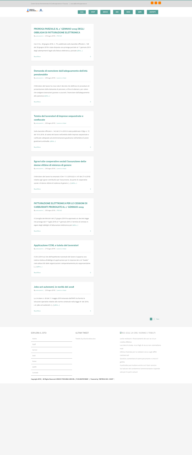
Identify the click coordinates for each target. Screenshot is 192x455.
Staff (34, 344)
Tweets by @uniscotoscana (85, 339)
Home (34, 339)
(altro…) (80, 51)
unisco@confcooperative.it (78, 4)
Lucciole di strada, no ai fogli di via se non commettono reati (140, 347)
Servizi (34, 350)
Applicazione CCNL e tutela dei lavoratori (56, 245)
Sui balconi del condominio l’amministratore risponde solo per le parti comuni (140, 370)
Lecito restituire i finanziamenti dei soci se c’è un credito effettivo (138, 340)
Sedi (34, 356)
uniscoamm (39, 36)
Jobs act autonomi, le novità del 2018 (54, 287)
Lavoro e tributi (61, 78)
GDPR (34, 367)
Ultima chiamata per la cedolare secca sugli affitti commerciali (138, 353)
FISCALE (59, 36)
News (34, 361)
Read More (37, 56)
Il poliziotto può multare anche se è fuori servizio (138, 365)
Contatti (35, 373)
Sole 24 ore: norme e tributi (141, 332)
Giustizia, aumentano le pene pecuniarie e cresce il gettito (139, 360)
